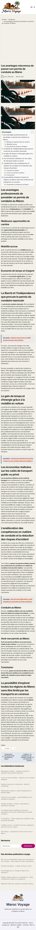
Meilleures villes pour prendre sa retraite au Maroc (17, 884)
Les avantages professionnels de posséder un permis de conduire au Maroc (16, 137)
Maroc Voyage (18, 904)
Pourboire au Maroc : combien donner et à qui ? (16, 866)
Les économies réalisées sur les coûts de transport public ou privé (18, 160)
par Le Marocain (9, 76)
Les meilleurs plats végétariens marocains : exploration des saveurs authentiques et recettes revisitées (16, 812)
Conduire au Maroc (13, 170)
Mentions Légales (16, 925)
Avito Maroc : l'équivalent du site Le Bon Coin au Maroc (17, 832)
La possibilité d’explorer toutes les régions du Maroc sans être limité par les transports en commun (18, 179)
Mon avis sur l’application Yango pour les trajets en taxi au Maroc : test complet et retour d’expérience (17, 860)
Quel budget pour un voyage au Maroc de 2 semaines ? (15, 871)
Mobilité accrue (12, 144)
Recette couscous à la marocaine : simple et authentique (15, 785)
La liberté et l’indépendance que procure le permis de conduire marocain (18, 150)
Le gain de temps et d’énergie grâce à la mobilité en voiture (18, 155)
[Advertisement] (18, 42)
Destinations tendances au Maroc (18, 184)
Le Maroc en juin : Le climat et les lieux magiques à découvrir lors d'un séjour (17, 826)
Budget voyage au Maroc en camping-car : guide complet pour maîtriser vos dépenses (17, 878)
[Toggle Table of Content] (31, 132)
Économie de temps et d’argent (17, 146)
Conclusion (10, 175)
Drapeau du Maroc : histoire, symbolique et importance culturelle (15, 804)
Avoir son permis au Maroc (15, 173)
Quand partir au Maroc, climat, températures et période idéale (16, 791)
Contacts (26, 925)
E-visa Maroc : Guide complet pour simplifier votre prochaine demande (17, 819)
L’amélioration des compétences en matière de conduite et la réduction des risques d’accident (18, 165)
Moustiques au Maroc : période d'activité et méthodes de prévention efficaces (15, 772)
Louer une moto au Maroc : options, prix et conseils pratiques (17, 778)
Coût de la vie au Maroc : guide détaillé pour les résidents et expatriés (16, 798)
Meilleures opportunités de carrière (18, 142)
